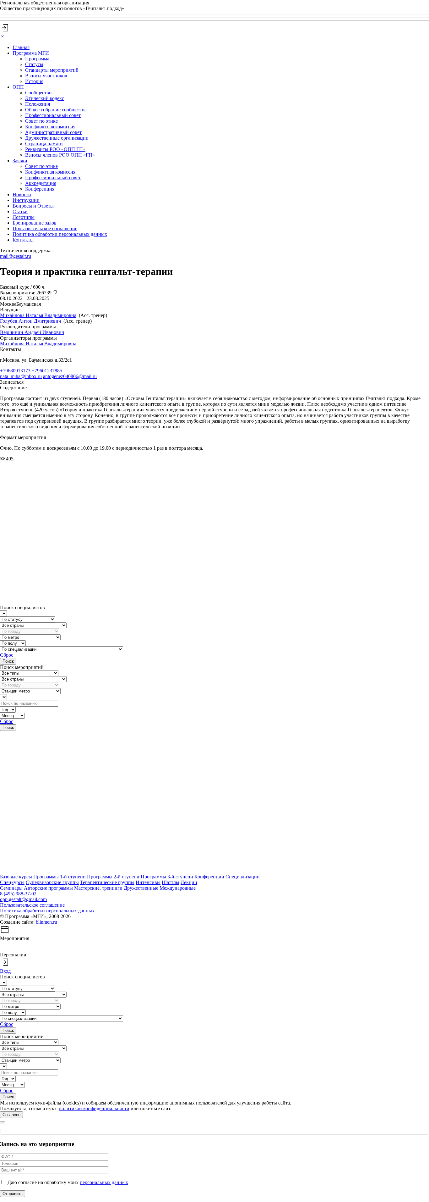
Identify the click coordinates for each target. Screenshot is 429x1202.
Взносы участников (46, 75)
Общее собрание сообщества (56, 109)
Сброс (6, 655)
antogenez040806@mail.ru (70, 376)
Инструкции (26, 200)
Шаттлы (170, 882)
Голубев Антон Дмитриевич (30, 321)
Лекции (189, 882)
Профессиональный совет (53, 115)
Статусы (34, 64)
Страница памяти (44, 143)
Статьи (20, 211)
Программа (37, 58)
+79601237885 (47, 370)
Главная (21, 47)
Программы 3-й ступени (167, 876)
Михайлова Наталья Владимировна (38, 315)
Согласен (11, 1114)
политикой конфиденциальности (94, 1108)
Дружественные (141, 888)
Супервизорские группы (52, 882)
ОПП (18, 87)
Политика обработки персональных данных (60, 234)
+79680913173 (15, 370)
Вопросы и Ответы (33, 206)
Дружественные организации (57, 138)
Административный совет (53, 132)
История (34, 81)
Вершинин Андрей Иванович (32, 332)
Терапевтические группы (107, 882)
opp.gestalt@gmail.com (23, 899)
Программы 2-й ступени (113, 876)
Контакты (23, 239)
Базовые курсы (16, 876)
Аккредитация (40, 183)
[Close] (2, 36)
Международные (178, 888)
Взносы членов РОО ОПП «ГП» (60, 155)
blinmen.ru (46, 922)
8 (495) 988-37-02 (18, 893)
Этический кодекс (44, 98)
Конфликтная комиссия (50, 126)
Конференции (209, 876)
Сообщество (38, 92)
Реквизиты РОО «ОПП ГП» (55, 149)
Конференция (39, 189)
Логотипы (24, 217)
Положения (37, 104)
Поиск (8, 661)
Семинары (11, 888)
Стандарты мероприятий (52, 70)
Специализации (242, 876)
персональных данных (104, 1182)
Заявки (20, 160)
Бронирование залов (35, 222)
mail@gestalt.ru (15, 256)
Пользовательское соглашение (45, 228)
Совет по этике (41, 121)
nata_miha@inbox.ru (21, 376)
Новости (22, 194)
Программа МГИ (31, 53)
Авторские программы (48, 888)
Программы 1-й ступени (59, 876)
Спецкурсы (12, 882)
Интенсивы (148, 882)
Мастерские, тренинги (98, 888)
